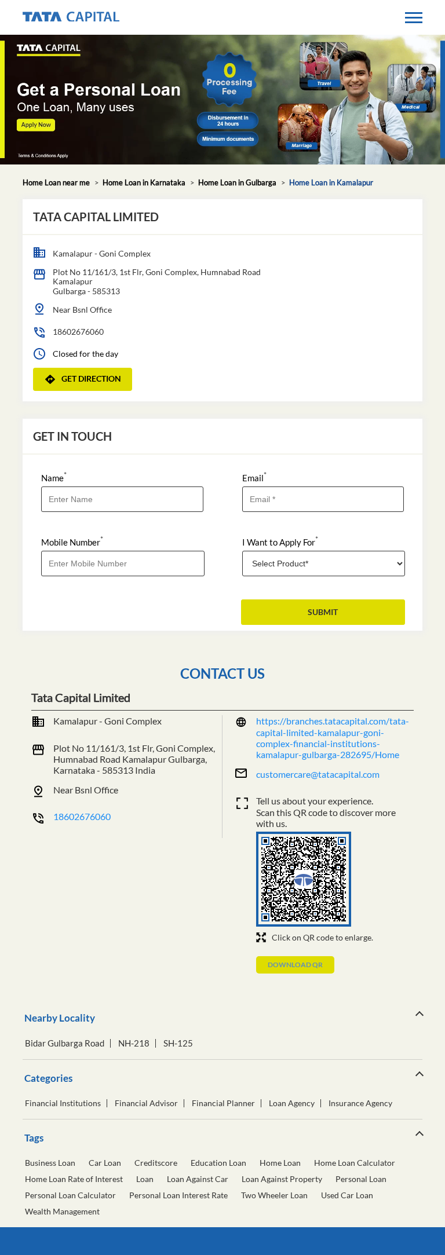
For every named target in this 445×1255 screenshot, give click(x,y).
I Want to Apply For (280, 541)
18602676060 (78, 331)
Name (54, 477)
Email (254, 477)
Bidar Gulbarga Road (64, 1043)
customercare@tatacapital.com (318, 774)
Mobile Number (72, 541)
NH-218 (133, 1043)
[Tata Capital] (71, 17)
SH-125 (178, 1043)
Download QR (295, 964)
